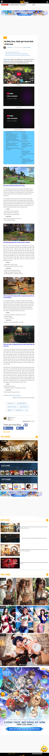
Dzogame (12, 418)
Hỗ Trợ (13, 753)
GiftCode (5, 520)
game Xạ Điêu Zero (24, 406)
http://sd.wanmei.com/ (15, 395)
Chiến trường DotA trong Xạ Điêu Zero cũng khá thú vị (17, 53)
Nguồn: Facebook (27, 47)
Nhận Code (34, 527)
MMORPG (10, 410)
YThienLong (9, 47)
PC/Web (3, 441)
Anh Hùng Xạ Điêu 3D (21, 403)
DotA (26, 410)
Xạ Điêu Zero (6, 59)
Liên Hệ (9, 753)
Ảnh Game (5, 574)
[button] (37, 474)
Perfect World (18, 410)
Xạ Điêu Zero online (12, 406)
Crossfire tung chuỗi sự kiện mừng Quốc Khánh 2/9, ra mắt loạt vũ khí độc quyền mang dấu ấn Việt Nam (20, 460)
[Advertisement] (24, 26)
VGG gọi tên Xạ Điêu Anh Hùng (13, 52)
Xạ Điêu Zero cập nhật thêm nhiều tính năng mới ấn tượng (18, 55)
